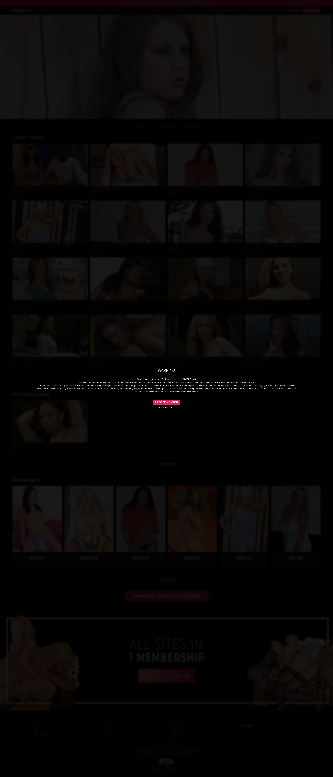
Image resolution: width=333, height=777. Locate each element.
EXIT (172, 408)
